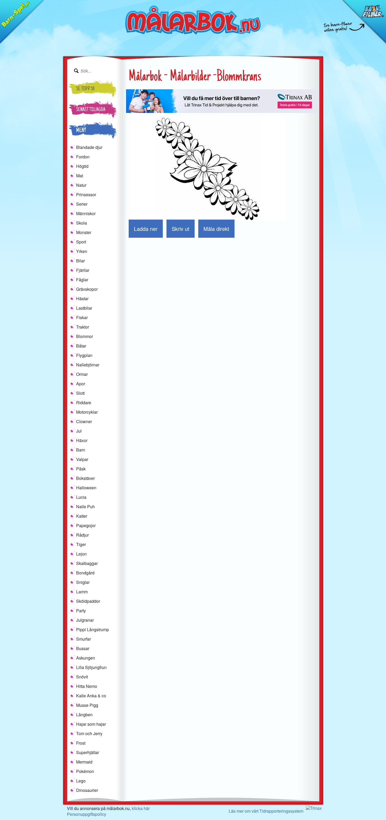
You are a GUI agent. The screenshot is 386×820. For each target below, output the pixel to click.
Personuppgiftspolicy (86, 814)
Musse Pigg (87, 705)
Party (81, 611)
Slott (80, 393)
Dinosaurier (87, 790)
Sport (81, 242)
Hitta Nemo (86, 686)
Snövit (82, 677)
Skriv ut (180, 228)
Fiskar (82, 317)
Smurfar (83, 639)
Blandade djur (89, 147)
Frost (80, 743)
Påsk (81, 469)
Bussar (82, 648)
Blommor (84, 336)
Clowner (84, 421)
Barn (80, 450)
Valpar (82, 459)
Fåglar (82, 280)
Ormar (82, 374)
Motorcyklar (87, 412)
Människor (86, 213)
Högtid (82, 166)
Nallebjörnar (87, 365)
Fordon (83, 157)
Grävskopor (87, 289)
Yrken (81, 251)
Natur (81, 185)
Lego (81, 781)
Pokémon (85, 771)
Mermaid (84, 762)
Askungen (85, 658)
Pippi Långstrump (92, 629)
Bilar (80, 261)
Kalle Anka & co (91, 696)
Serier (81, 204)
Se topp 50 (85, 89)
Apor (80, 384)
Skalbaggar (87, 563)
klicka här (141, 808)
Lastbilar (84, 308)
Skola (81, 223)
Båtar (81, 346)
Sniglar (83, 582)
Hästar (82, 298)
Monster (83, 232)
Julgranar (85, 620)
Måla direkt (216, 228)
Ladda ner (146, 228)
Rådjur (82, 535)
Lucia (81, 497)
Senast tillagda (90, 110)
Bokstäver (85, 478)
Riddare (83, 402)
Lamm (82, 592)
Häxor (81, 440)
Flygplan (84, 355)
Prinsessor (86, 194)
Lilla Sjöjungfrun (91, 667)
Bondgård (85, 573)
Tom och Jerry (89, 733)
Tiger (81, 544)
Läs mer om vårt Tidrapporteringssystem (266, 811)
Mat (79, 176)
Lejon (81, 554)
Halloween (86, 488)
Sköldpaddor (88, 601)
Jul (79, 431)
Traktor (82, 327)
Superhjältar (87, 752)
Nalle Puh (85, 507)
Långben (84, 715)
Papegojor (86, 525)
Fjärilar (82, 270)
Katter (81, 516)
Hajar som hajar (91, 724)
